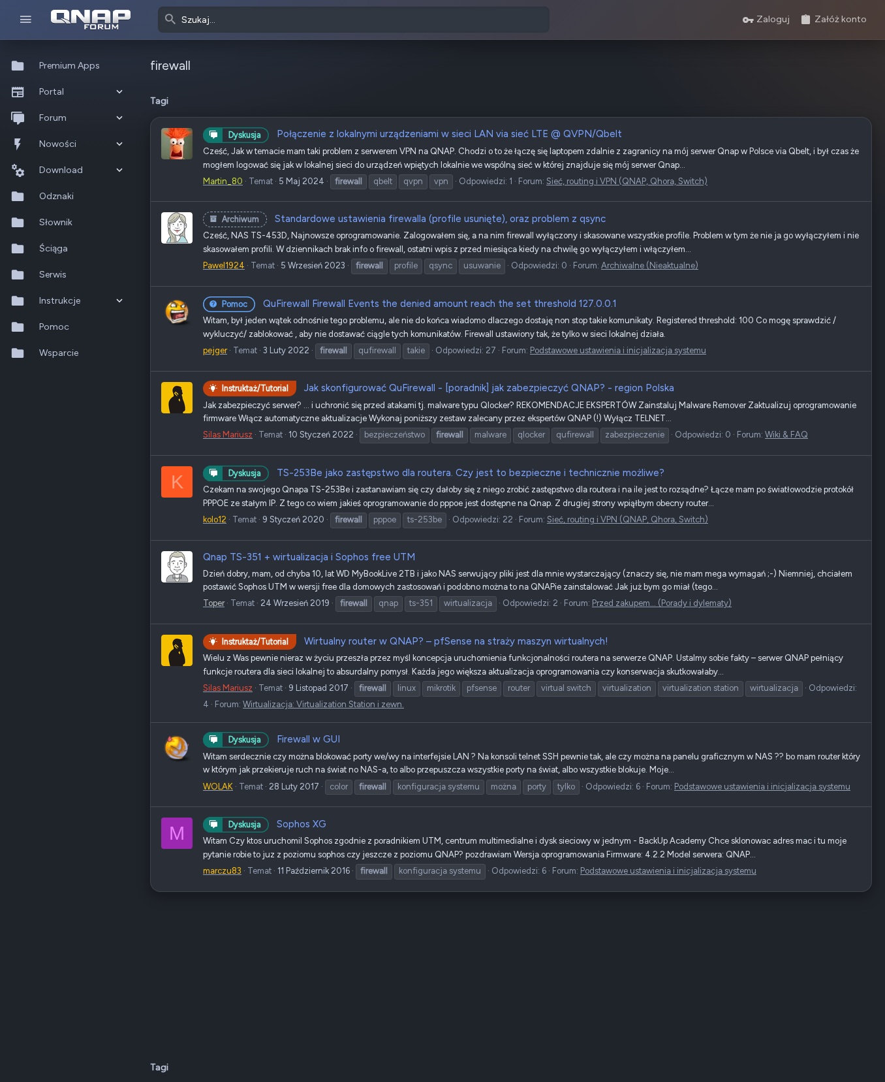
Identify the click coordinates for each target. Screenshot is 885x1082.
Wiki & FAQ (786, 434)
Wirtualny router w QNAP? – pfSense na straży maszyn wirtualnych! (415, 641)
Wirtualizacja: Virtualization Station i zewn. (323, 704)
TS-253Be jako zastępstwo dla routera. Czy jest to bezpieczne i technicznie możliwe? (446, 473)
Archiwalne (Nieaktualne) (649, 265)
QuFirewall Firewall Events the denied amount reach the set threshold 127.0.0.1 (419, 304)
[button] (26, 19)
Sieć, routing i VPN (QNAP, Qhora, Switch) (626, 181)
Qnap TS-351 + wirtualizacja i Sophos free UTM (309, 557)
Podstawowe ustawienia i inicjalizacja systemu (618, 350)
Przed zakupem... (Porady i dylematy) (662, 603)
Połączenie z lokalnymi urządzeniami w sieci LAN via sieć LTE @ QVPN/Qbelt (425, 134)
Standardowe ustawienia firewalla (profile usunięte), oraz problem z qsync (414, 219)
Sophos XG (277, 824)
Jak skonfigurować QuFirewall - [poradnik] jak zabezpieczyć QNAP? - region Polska (448, 388)
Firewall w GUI (284, 739)
